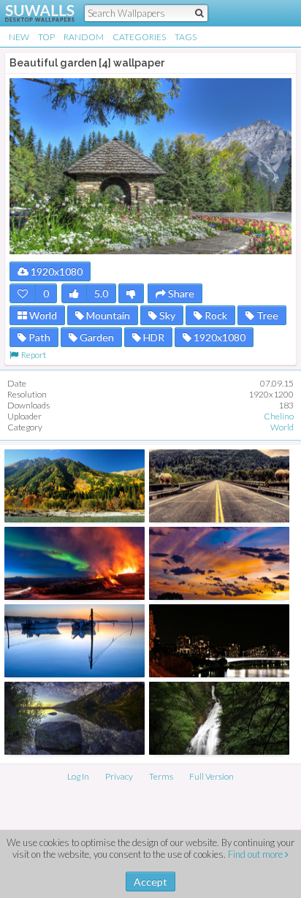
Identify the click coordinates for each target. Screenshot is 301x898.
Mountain (107, 315)
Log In (78, 776)
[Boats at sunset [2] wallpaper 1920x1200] (74, 640)
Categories (139, 36)
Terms (161, 776)
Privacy (119, 776)
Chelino (279, 416)
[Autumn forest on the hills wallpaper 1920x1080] (74, 485)
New (19, 36)
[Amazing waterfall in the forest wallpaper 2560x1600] (219, 718)
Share (180, 293)
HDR (152, 337)
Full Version (211, 776)
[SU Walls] (31, 13)
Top (46, 36)
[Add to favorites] (22, 293)
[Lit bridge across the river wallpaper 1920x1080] (219, 640)
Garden (95, 337)
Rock (214, 315)
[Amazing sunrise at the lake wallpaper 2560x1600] (74, 718)
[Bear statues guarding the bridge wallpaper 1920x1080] (219, 485)
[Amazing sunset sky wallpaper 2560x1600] (219, 563)
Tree (266, 315)
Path (38, 337)
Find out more (256, 854)
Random (84, 36)
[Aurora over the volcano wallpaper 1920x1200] (74, 563)
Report (32, 354)
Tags (186, 36)
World (42, 315)
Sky (166, 315)
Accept (150, 881)
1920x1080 (55, 271)
